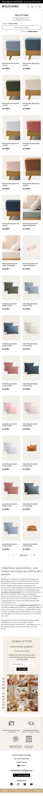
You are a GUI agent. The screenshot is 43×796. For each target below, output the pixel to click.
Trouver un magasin (23, 775)
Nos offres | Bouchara (21, 759)
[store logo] (10, 6)
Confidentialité (17, 790)
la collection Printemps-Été (28, 605)
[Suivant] (31, 555)
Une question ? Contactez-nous (21, 770)
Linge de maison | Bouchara (21, 755)
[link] (32, 6)
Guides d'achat (22, 762)
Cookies (5, 790)
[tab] (21, 28)
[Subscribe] (32, 664)
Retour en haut (39, 790)
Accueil (4, 23)
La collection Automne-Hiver (11, 592)
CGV (27, 790)
